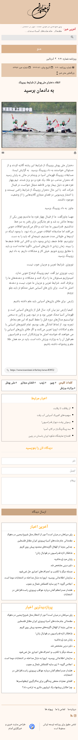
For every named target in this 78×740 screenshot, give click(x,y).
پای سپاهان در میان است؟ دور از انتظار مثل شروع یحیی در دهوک (39, 534)
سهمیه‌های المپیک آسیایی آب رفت (54, 415)
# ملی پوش (11, 383)
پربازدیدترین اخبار (39, 607)
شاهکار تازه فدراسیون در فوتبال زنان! (53, 553)
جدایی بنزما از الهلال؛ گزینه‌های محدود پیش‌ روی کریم (46, 547)
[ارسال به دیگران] (3, 153)
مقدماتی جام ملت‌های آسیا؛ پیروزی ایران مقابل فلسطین (44, 541)
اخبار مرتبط (39, 398)
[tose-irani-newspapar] (39, 11)
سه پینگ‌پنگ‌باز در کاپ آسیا (57, 429)
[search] (75, 38)
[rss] (71, 716)
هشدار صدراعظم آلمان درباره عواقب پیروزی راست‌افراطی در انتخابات (42, 592)
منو (39, 49)
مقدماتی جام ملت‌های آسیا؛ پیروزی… (43, 30)
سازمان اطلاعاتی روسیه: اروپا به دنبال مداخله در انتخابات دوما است (38, 578)
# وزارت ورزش (67, 388)
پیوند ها (49, 709)
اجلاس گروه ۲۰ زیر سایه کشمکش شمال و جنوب (49, 584)
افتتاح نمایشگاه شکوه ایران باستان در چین (49, 436)
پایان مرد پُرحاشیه (63, 559)
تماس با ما (60, 709)
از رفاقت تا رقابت (62, 408)
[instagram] (75, 716)
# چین (53, 383)
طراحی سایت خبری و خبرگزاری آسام (15, 727)
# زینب (42, 383)
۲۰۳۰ (63, 68)
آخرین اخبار (39, 527)
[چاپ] (75, 153)
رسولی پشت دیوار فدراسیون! (56, 422)
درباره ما (72, 709)
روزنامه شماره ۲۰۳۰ (67, 59)
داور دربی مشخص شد (61, 565)
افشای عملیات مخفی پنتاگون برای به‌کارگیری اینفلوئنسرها (44, 681)
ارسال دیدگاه (39, 512)
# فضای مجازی (28, 383)
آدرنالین (50, 59)
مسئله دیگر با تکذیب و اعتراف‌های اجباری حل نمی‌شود (45, 572)
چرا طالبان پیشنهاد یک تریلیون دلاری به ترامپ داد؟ (47, 687)
